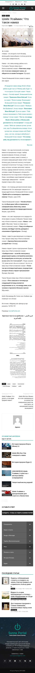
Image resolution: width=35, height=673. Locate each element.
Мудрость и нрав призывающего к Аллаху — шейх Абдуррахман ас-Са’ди (21, 594)
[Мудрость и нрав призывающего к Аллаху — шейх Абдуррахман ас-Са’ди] (5, 595)
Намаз (14, 12)
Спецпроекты (8, 1)
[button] (3, 8)
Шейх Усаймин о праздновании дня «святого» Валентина (20, 493)
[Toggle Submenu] (30, 524)
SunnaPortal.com (14, 311)
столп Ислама (6, 386)
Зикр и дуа (13, 610)
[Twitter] (19, 4)
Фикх (9, 12)
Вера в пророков (4, 466)
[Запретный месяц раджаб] (6, 484)
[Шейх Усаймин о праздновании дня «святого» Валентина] (6, 493)
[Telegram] (16, 4)
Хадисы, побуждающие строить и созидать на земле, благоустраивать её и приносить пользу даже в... (21, 582)
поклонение (21, 384)
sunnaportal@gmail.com (17, 655)
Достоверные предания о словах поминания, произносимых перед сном (21, 606)
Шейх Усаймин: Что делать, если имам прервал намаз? (8, 398)
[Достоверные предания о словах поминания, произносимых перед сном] (5, 606)
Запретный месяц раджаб (22, 482)
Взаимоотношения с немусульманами (6, 495)
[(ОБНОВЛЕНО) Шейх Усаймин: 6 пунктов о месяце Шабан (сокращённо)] (6, 473)
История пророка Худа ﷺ (22, 462)
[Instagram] (13, 4)
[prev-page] (3, 500)
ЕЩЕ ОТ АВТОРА (6, 439)
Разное (13, 588)
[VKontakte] (22, 4)
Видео (25, 1)
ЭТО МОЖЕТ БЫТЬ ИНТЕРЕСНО (11, 436)
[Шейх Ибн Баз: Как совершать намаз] (6, 455)
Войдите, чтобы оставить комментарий (17, 513)
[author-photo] (17, 424)
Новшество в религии (5, 486)
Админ (10, 25)
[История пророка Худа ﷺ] (6, 464)
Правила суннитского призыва (18, 598)
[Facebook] (10, 4)
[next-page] (6, 500)
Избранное (18, 1)
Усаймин (14, 386)
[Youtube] (25, 4)
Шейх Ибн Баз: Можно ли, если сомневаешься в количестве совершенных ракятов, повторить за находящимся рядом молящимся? (25, 402)
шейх (19, 386)
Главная (4, 12)
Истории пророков (4, 448)
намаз (8, 384)
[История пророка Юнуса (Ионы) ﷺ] (6, 446)
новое (14, 384)
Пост (3, 475)
